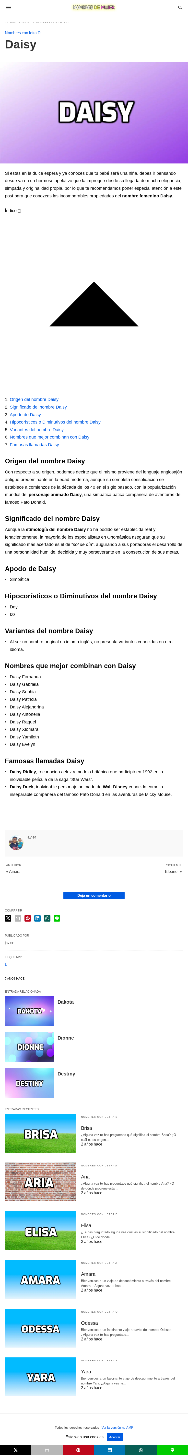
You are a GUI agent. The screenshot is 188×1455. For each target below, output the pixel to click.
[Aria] (40, 1181)
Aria (85, 1176)
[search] (180, 7)
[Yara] (40, 1376)
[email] (47, 1450)
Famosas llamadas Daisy (34, 444)
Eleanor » (173, 871)
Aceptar (114, 1437)
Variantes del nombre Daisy (37, 429)
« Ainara (13, 871)
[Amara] (40, 1279)
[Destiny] (29, 1083)
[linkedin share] (37, 918)
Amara (88, 1274)
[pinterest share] (27, 918)
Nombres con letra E (99, 1214)
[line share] (57, 918)
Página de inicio (18, 22)
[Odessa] (40, 1328)
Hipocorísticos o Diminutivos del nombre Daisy (55, 422)
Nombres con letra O (99, 1311)
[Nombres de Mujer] (93, 7)
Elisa (86, 1225)
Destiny (66, 1073)
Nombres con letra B (99, 1117)
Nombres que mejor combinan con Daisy (49, 437)
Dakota (66, 1002)
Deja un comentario (94, 895)
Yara (86, 1371)
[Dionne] (29, 1047)
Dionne (66, 1038)
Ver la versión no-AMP (117, 1427)
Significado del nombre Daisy (38, 407)
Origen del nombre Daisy (34, 399)
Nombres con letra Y (99, 1360)
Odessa (89, 1323)
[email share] (18, 918)
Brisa (86, 1128)
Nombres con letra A (99, 1165)
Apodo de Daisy (25, 414)
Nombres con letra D (53, 22)
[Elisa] (40, 1230)
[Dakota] (29, 1011)
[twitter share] (8, 918)
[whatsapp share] (47, 918)
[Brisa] (40, 1133)
